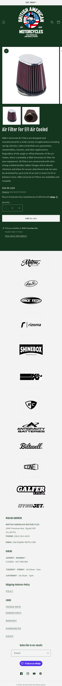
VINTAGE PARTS (13, 606)
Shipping (5, 192)
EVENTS (9, 636)
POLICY (9, 591)
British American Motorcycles (34, 685)
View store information (16, 236)
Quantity (6, 202)
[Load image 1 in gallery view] (12, 116)
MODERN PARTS (13, 612)
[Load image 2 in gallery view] (31, 116)
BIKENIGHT (11, 620)
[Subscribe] (47, 653)
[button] (3, 22)
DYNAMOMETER (13, 628)
